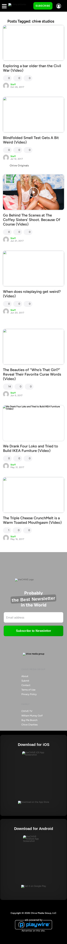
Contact (25, 685)
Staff (13, 84)
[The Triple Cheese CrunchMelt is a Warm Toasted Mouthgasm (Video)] (33, 495)
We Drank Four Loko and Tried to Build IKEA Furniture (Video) (30, 448)
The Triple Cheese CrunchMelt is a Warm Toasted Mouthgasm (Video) (32, 520)
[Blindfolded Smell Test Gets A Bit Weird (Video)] (33, 114)
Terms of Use (28, 689)
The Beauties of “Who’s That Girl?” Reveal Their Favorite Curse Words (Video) (32, 374)
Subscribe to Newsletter (33, 630)
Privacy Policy (29, 694)
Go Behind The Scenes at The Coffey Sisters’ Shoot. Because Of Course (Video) (31, 219)
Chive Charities (29, 724)
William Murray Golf (32, 715)
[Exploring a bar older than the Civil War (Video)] (33, 43)
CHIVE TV (26, 711)
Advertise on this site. (33, 930)
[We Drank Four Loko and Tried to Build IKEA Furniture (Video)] (33, 423)
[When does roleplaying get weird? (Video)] (33, 268)
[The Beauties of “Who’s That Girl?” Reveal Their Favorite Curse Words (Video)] (33, 347)
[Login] (58, 6)
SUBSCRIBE (43, 5)
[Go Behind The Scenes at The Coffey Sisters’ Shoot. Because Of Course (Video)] (33, 192)
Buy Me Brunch (29, 720)
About (24, 676)
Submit (25, 680)
